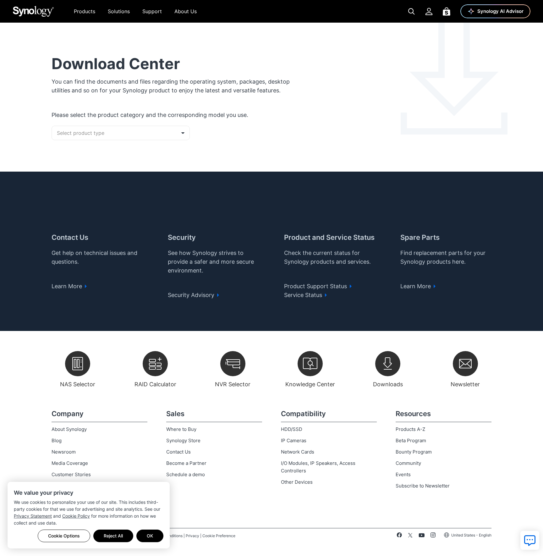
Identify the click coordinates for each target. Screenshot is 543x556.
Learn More (68, 286)
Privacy (192, 535)
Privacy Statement (33, 516)
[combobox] (121, 133)
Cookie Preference (218, 535)
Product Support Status (316, 286)
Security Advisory (192, 295)
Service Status (304, 295)
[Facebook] (399, 536)
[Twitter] (410, 536)
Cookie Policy (76, 516)
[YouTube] (422, 536)
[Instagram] (433, 536)
